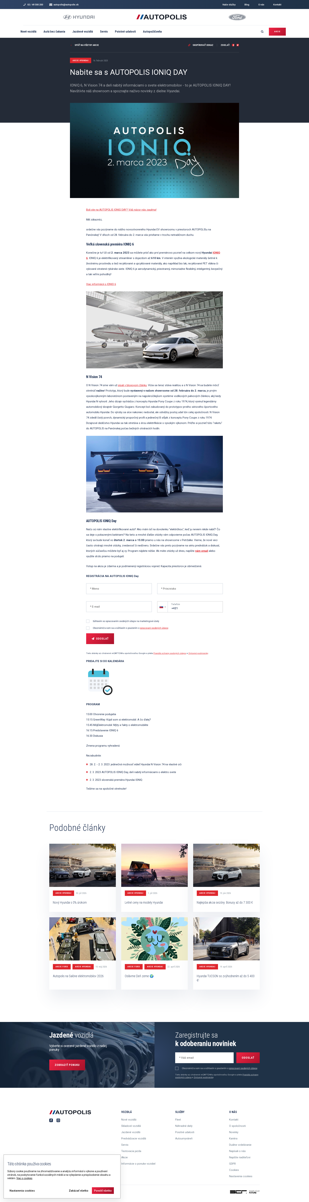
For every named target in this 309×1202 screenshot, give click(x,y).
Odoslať (102, 638)
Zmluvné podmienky (198, 653)
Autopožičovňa (152, 31)
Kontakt (277, 4)
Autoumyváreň (183, 1138)
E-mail (93, 606)
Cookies (234, 1170)
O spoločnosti (237, 1126)
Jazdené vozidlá (82, 31)
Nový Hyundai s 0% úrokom (70, 902)
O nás (261, 4)
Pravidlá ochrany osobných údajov (169, 653)
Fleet (178, 1119)
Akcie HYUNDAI (63, 893)
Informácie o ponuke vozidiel (138, 1163)
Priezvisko (166, 588)
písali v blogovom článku (132, 385)
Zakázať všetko (78, 1190)
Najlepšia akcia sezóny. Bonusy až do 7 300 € (225, 902)
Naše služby (228, 4)
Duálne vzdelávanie (240, 1144)
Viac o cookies (24, 1178)
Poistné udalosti (125, 31)
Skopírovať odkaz (202, 45)
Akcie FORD (62, 966)
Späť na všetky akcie (86, 45)
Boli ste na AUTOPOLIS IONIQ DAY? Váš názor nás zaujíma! (121, 209)
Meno (93, 588)
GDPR (232, 1163)
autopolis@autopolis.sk (66, 4)
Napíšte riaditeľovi (239, 1157)
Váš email (184, 1057)
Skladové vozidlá (131, 1126)
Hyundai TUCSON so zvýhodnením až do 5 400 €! (226, 978)
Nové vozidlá (28, 31)
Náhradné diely (183, 1126)
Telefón (175, 604)
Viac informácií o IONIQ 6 (101, 284)
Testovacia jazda (131, 1151)
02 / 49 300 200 (35, 4)
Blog (246, 4)
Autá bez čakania (54, 31)
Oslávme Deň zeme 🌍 (139, 976)
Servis (104, 31)
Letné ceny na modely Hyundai (144, 902)
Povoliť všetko (103, 1190)
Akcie (277, 31)
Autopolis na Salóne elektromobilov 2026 (78, 976)
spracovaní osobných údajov (154, 628)
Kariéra (233, 1138)
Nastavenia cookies (240, 1176)
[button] (162, 606)
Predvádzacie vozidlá (133, 1138)
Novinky (233, 1132)
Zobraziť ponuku (67, 1065)
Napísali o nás (237, 1151)
